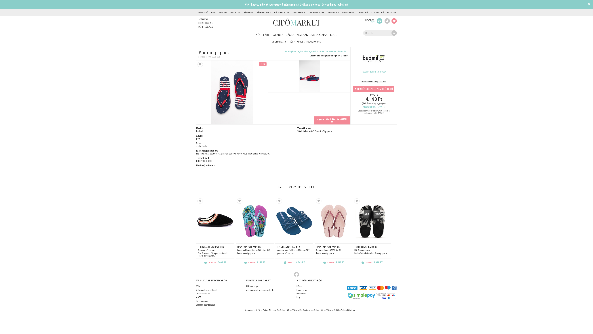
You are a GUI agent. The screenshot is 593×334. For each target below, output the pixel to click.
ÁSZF (198, 297)
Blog (333, 34)
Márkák (302, 34)
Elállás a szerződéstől (205, 305)
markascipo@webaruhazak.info (260, 290)
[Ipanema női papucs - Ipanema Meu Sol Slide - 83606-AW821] (294, 221)
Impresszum (301, 290)
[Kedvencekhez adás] (200, 64)
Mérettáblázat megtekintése (374, 81)
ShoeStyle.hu (342, 310)
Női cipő (223, 12)
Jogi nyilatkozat (203, 293)
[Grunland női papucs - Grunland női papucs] (215, 221)
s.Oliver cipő (377, 12)
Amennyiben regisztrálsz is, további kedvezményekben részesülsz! (316, 51)
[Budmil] (373, 58)
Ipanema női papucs (249, 247)
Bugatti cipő (348, 12)
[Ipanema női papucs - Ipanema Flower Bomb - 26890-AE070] (255, 221)
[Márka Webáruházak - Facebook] (296, 274)
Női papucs (333, 12)
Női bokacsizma (282, 12)
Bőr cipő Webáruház (328, 310)
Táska (290, 34)
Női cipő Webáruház (294, 310)
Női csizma (235, 12)
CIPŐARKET (296, 22)
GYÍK (198, 286)
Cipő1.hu (351, 310)
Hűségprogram (202, 301)
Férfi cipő (248, 12)
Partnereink (301, 293)
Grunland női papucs (211, 247)
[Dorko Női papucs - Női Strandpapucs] (372, 221)
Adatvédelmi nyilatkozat (206, 290)
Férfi (266, 34)
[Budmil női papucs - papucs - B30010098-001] (309, 76)
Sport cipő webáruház (311, 310)
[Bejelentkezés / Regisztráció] (387, 21)
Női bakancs (299, 12)
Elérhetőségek (205, 23)
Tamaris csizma (316, 12)
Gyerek (278, 34)
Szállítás (203, 19)
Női (258, 34)
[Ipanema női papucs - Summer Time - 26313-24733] (334, 221)
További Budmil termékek (374, 71)
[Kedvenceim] (394, 21)
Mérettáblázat (206, 27)
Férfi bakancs (264, 12)
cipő (213, 12)
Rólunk (299, 286)
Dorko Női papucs (365, 247)
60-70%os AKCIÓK (395, 12)
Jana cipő (363, 12)
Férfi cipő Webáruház (277, 310)
